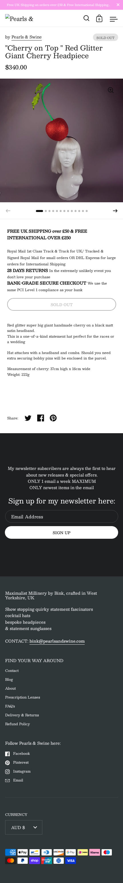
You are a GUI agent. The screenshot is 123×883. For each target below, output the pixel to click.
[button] (115, 211)
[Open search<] (87, 18)
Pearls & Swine (26, 36)
